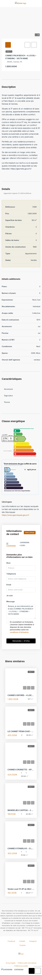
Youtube (22, 945)
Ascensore (8, 389)
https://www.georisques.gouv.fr (15, 515)
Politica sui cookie (21, 966)
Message (10, 601)
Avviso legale (10, 963)
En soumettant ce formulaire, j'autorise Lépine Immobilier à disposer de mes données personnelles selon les (22, 627)
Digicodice (8, 395)
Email (8, 585)
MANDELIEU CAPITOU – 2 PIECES (23, 810)
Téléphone (11, 574)
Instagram (33, 941)
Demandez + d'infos (21, 641)
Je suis (9, 595)
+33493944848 (25, 545)
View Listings (29, 532)
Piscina (7, 402)
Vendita (9, 51)
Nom (8, 563)
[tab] (8, 45)
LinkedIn (22, 941)
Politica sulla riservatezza (27, 963)
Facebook (11, 941)
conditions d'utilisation (19, 632)
